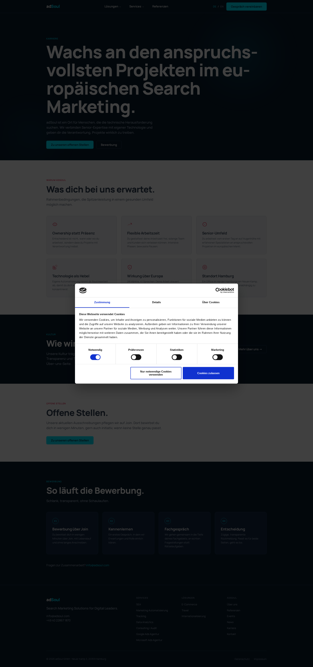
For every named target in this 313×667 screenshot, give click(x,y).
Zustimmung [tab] (102, 302)
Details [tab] (156, 302)
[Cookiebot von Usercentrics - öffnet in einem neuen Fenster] (218, 290)
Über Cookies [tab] (211, 302)
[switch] (136, 357)
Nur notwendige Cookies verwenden (156, 373)
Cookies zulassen (208, 373)
